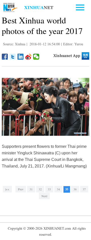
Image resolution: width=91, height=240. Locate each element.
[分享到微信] (36, 57)
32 (40, 189)
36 (75, 189)
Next (44, 196)
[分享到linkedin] (20, 57)
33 (49, 189)
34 (58, 189)
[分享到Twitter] (13, 57)
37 (84, 189)
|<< (7, 189)
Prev (21, 189)
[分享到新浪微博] (28, 57)
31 (31, 189)
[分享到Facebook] (5, 57)
